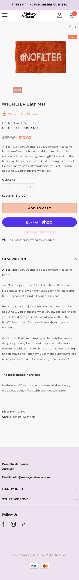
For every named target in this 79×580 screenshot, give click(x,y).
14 (10, 240)
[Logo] (29, 15)
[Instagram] (13, 524)
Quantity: (8, 179)
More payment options (39, 231)
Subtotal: (8, 195)
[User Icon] (59, 15)
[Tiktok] (24, 524)
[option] (39, 56)
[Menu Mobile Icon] (4, 15)
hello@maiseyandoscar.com (30, 477)
